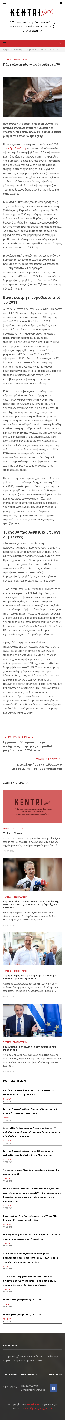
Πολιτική (7, 59)
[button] (4, 3)
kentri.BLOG (33, 1404)
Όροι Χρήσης (10, 1386)
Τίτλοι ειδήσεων (12, 833)
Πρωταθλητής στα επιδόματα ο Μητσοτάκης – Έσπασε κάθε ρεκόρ (36, 767)
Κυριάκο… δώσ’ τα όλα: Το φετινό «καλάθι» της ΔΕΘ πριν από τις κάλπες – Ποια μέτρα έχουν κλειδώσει (31, 904)
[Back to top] (56, 1411)
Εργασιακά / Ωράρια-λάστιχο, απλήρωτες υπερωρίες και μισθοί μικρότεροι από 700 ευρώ (27, 746)
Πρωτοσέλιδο (20, 59)
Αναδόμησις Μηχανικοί (38, 1408)
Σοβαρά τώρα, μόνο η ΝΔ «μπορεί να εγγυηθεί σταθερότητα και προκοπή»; (30, 977)
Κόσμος (7, 828)
